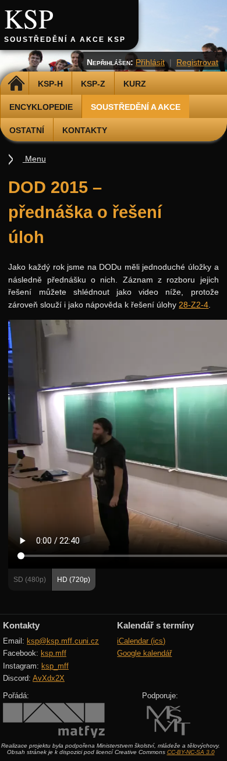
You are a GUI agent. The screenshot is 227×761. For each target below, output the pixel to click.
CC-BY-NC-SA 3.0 (191, 752)
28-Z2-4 (193, 304)
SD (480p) (29, 580)
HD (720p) (73, 580)
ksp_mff (55, 666)
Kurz (134, 83)
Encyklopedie (41, 107)
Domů (16, 83)
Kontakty (84, 130)
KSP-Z (93, 83)
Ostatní (26, 130)
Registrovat (197, 62)
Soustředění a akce (135, 107)
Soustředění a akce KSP (65, 39)
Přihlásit (150, 62)
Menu (34, 158)
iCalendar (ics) (141, 641)
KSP (29, 18)
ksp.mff (53, 653)
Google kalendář (144, 653)
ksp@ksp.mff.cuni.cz (63, 641)
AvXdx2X (49, 678)
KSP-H (50, 83)
